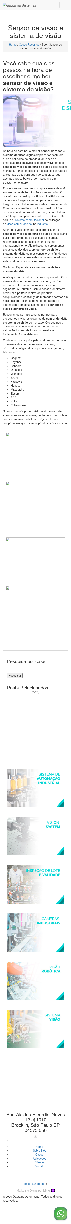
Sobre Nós (39, 1150)
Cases (39, 1154)
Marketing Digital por (34, 1190)
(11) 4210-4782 (35, 1077)
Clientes (40, 1162)
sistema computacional (29, 220)
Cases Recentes (29, 44)
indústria (42, 224)
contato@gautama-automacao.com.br (35, 1101)
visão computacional (19, 224)
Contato (39, 1166)
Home (13, 44)
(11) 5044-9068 (35, 1087)
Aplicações (39, 1158)
